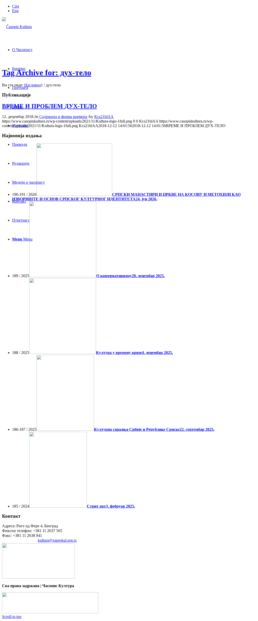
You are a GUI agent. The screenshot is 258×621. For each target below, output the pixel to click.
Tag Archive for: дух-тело (46, 72)
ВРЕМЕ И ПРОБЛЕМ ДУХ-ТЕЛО (49, 106)
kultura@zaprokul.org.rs (57, 540)
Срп (15, 6)
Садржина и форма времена (63, 116)
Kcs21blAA (104, 116)
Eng (15, 11)
